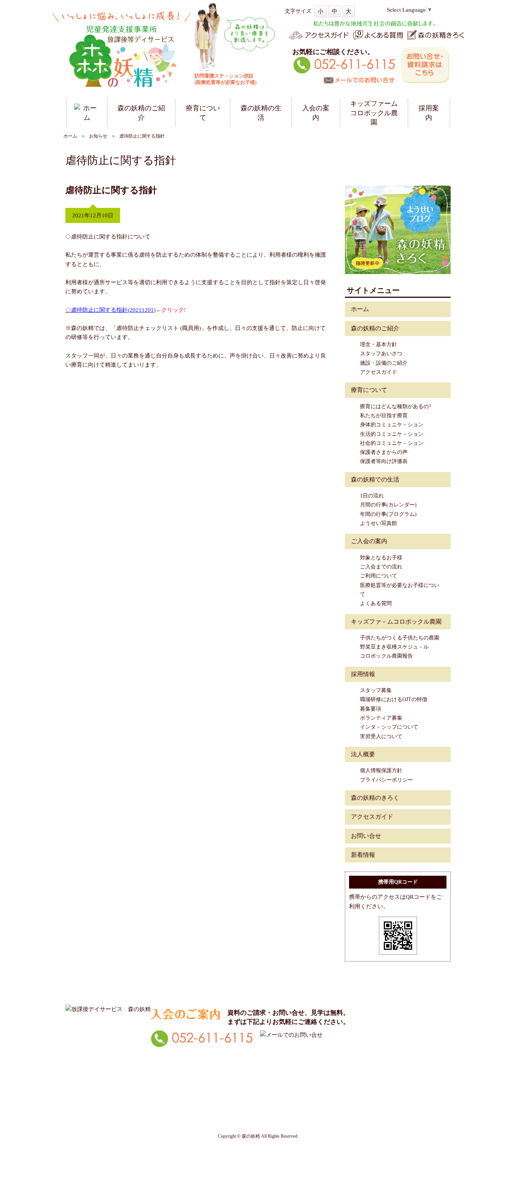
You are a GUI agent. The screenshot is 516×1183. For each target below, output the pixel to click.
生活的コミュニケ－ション (391, 434)
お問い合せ (366, 836)
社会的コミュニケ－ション (391, 443)
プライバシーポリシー (386, 780)
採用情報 (363, 674)
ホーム (70, 136)
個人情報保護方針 (381, 770)
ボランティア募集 (381, 718)
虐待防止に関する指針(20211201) (113, 310)
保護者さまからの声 (384, 452)
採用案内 (429, 112)
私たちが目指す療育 (384, 415)
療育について (203, 112)
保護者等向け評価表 (384, 461)
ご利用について (378, 576)
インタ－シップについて (389, 727)
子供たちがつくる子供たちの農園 (399, 638)
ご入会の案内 (369, 541)
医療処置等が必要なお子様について (399, 589)
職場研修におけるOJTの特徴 (393, 699)
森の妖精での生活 (375, 479)
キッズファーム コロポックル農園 (374, 113)
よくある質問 (376, 603)
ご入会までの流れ (381, 567)
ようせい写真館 (378, 523)
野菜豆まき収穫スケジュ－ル (394, 647)
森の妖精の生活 (261, 112)
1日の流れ (372, 495)
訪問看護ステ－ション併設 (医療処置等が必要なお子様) (225, 79)
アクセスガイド (378, 372)
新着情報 (363, 855)
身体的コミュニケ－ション (391, 424)
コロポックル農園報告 (386, 656)
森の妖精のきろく (375, 797)
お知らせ (98, 136)
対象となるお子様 (381, 557)
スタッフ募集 (376, 690)
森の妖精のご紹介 (141, 112)
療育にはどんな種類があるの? (395, 406)
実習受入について (381, 736)
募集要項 (370, 709)
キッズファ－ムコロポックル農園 (396, 621)
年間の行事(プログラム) (388, 514)
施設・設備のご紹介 (384, 363)
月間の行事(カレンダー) (388, 505)
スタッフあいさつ (381, 353)
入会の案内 (315, 112)
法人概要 (363, 754)
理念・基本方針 (378, 344)
